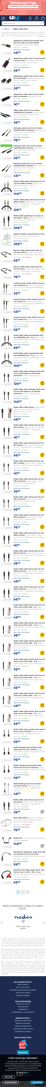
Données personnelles (19, 990)
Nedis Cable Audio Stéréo (24, 407)
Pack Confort (28, 1029)
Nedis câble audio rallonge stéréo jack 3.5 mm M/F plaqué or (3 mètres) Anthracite (29, 373)
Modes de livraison (23, 1023)
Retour (7, 29)
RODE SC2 (18, 838)
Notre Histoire (23, 984)
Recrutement (23, 1007)
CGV (17, 987)
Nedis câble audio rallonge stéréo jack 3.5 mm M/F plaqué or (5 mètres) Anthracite (29, 391)
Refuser (9, 1077)
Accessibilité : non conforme (23, 1012)
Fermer (23, 13)
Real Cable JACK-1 (21, 818)
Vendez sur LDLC (23, 1004)
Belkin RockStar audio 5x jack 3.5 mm (29, 234)
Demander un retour (23, 1031)
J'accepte (37, 1082)
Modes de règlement (23, 1026)
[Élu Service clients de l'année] (23, 1048)
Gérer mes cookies (23, 993)
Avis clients (25, 987)
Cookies (33, 990)
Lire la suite (41, 36)
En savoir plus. (22, 1072)
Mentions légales (23, 995)
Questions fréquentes (23, 1020)
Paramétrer (11, 1082)
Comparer (8, 53)
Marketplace (23, 1009)
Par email (23, 1052)
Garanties (17, 1029)
